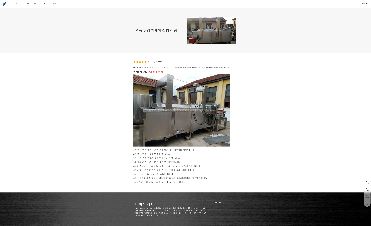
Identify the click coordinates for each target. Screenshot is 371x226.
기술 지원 (364, 4)
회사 (44, 3)
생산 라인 (19, 3)
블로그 (35, 3)
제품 (28, 3)
